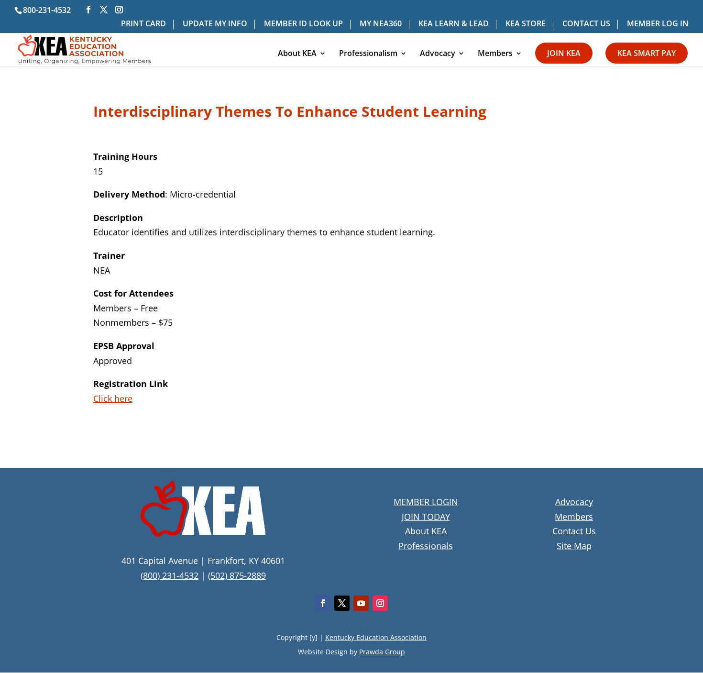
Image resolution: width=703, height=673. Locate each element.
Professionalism (368, 54)
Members (495, 54)
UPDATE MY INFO (215, 24)
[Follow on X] (342, 603)
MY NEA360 (381, 24)
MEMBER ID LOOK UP (303, 24)
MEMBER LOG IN (658, 24)
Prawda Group (382, 651)
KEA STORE (525, 24)
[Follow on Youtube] (361, 603)
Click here (112, 398)
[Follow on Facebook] (322, 603)
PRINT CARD (143, 24)
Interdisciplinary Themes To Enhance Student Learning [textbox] (289, 112)
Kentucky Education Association (376, 637)
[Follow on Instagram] (380, 603)
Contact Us (574, 531)
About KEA (297, 54)
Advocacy (437, 54)
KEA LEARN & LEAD (453, 24)
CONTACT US (586, 24)
